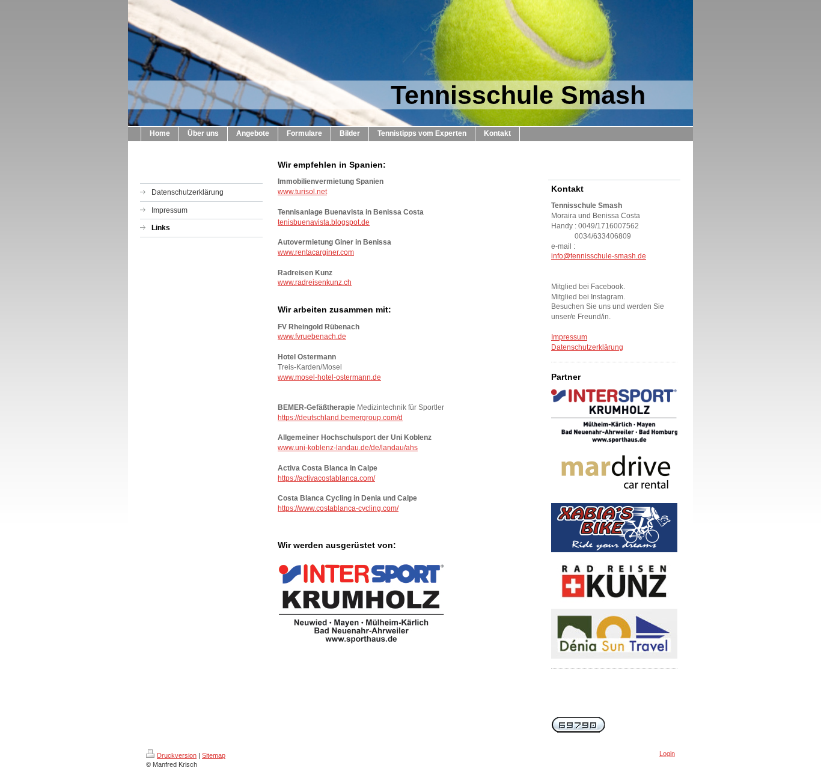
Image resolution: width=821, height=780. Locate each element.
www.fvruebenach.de (312, 336)
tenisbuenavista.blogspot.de (324, 222)
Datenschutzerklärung (587, 347)
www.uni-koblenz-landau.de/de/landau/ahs (348, 447)
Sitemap (213, 755)
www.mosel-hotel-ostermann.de (329, 377)
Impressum (569, 337)
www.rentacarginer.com (316, 252)
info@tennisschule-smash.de (598, 256)
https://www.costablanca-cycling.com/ (338, 508)
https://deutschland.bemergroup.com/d (340, 417)
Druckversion (177, 755)
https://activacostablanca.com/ (326, 478)
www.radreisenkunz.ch (315, 282)
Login (667, 753)
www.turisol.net (302, 191)
